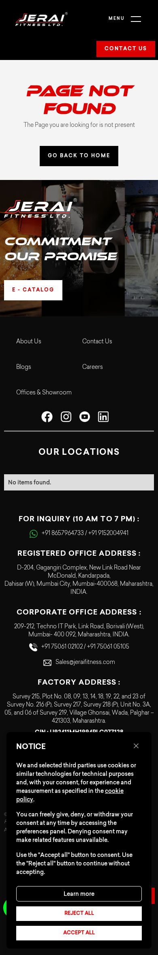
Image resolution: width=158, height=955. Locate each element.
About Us (28, 342)
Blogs (23, 367)
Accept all (79, 933)
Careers (92, 367)
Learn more (79, 893)
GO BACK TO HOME (79, 156)
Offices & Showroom (44, 393)
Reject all (79, 913)
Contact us (126, 49)
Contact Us (97, 342)
